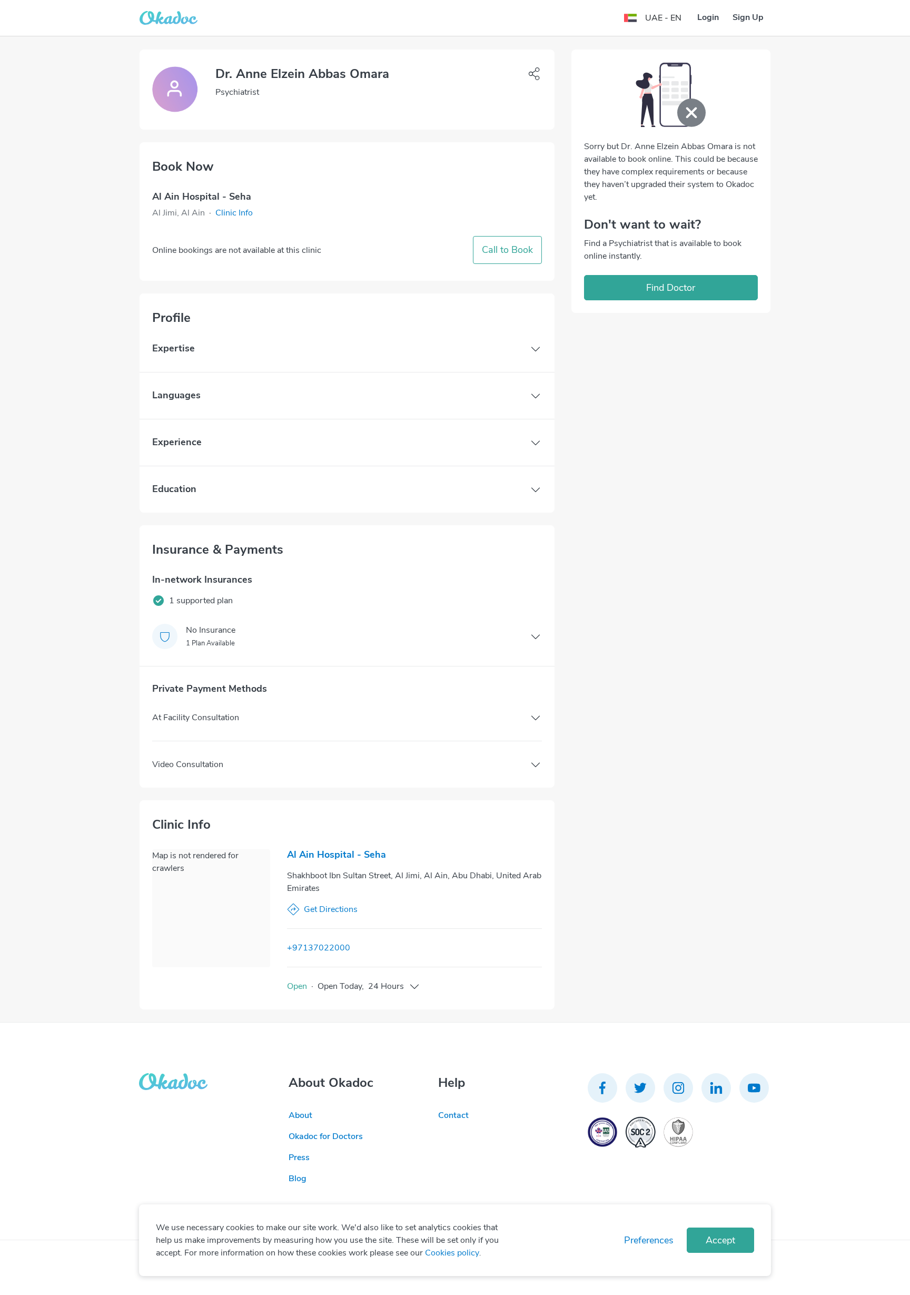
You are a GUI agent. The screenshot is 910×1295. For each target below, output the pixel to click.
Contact (453, 1115)
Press (299, 1157)
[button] (234, 213)
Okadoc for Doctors (326, 1136)
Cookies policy (452, 1253)
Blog (297, 1178)
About (300, 1115)
